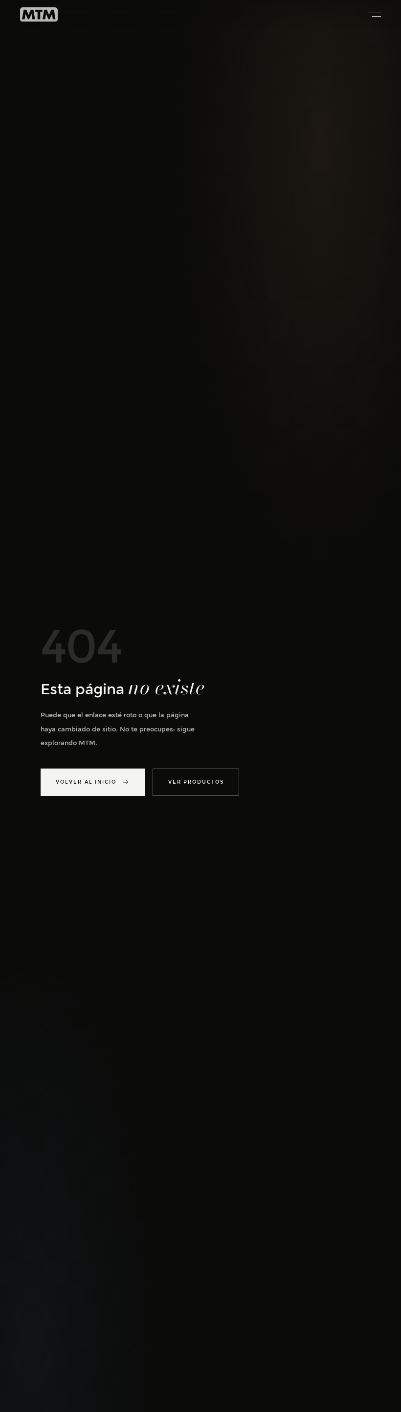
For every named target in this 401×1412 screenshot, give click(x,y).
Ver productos (196, 782)
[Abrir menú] (371, 14)
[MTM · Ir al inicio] (39, 14)
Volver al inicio (86, 782)
